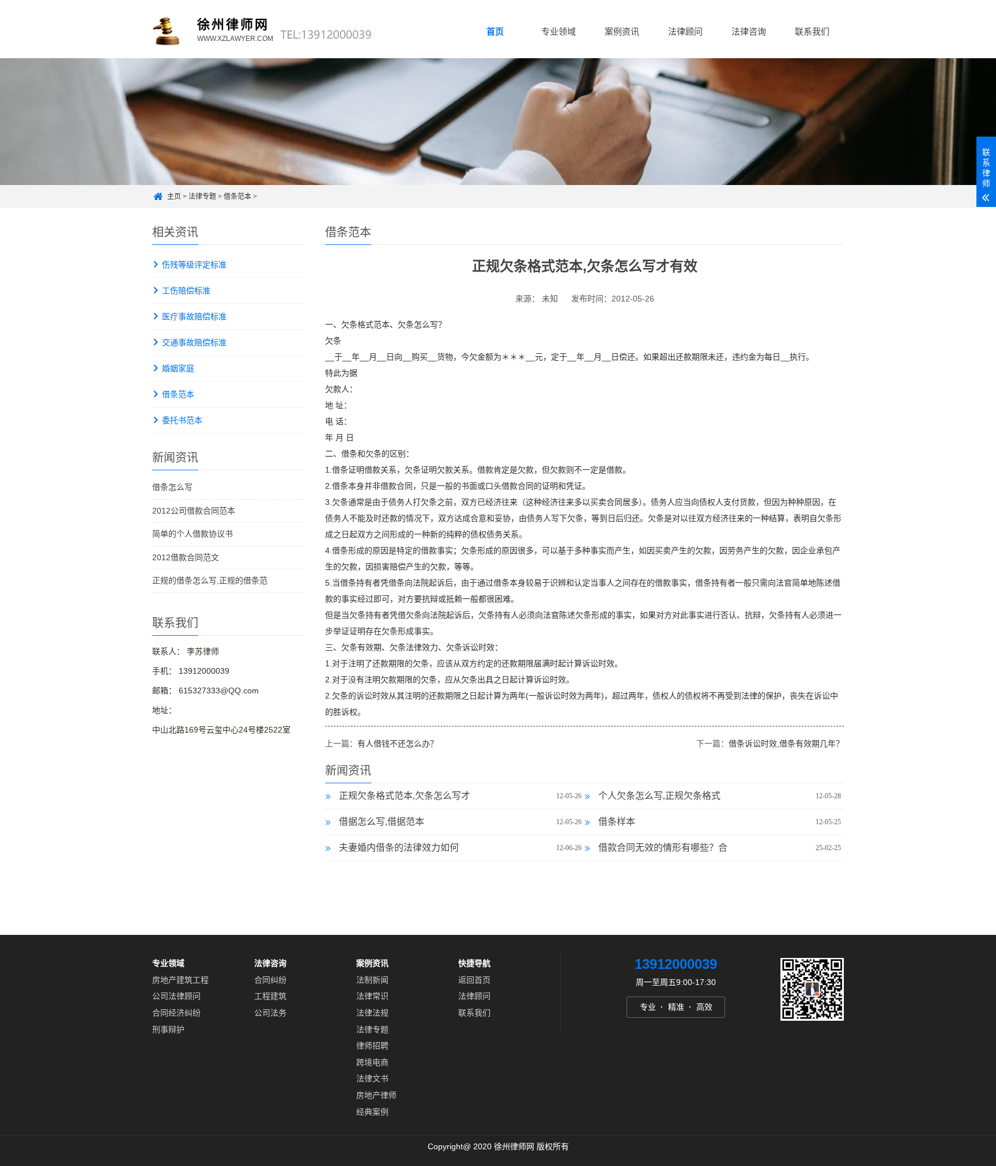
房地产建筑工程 (180, 979)
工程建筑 (270, 996)
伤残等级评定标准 (194, 264)
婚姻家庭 (178, 368)
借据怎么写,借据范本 (381, 822)
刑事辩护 (168, 1028)
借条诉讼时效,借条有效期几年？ (786, 743)
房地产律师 (376, 1095)
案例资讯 (622, 31)
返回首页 (474, 979)
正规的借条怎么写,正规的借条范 (209, 580)
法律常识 (372, 996)
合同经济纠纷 (176, 1012)
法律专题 (202, 197)
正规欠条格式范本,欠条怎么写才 (404, 796)
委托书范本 (182, 420)
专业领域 (558, 31)
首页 (495, 31)
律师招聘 (372, 1045)
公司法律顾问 (176, 996)
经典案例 (372, 1111)
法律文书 (372, 1078)
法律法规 (372, 1012)
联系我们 (812, 31)
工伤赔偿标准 (186, 290)
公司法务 (270, 1012)
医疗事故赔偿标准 (194, 316)
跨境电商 (372, 1062)
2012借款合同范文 (185, 557)
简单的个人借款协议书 (192, 533)
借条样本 (616, 822)
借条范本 (237, 197)
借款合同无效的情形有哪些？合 (662, 847)
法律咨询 (748, 31)
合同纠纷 (270, 979)
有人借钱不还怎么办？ (397, 743)
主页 (174, 197)
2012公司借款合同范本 (193, 510)
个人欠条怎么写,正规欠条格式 (659, 796)
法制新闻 (372, 979)
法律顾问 (685, 31)
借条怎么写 (172, 487)
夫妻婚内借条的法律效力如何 (399, 847)
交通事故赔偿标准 (194, 342)
